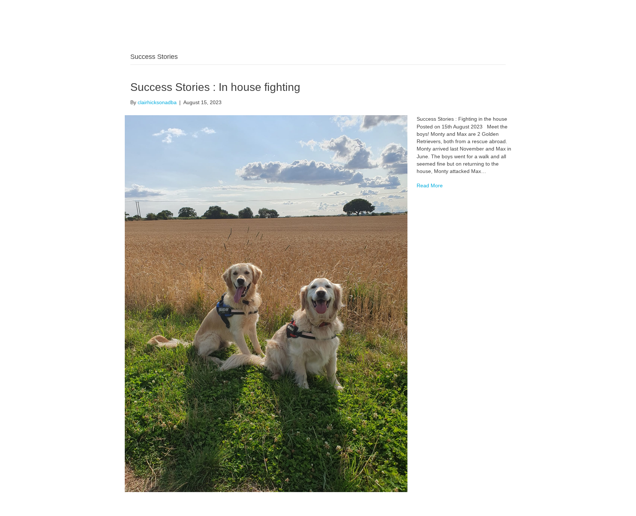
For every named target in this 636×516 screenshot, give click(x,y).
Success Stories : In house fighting (215, 87)
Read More (430, 185)
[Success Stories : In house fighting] (266, 303)
